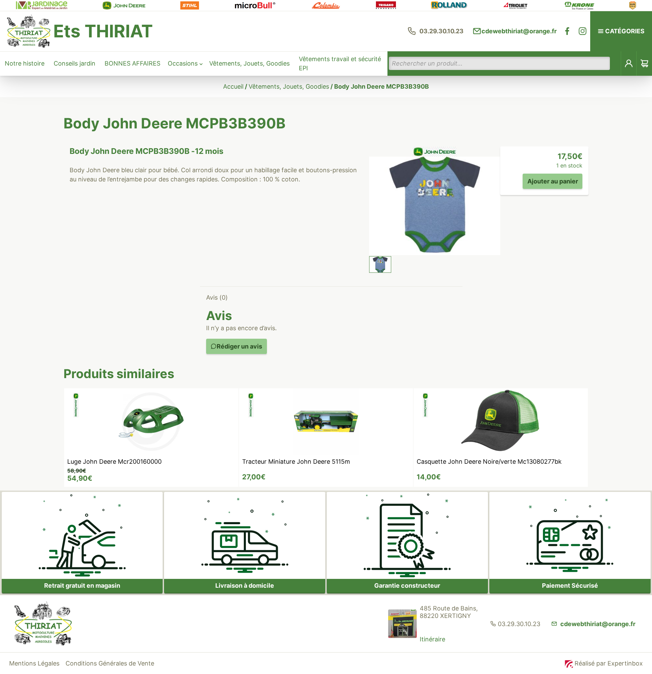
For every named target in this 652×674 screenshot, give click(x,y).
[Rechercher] (616, 63)
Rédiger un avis (239, 346)
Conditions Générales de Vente (110, 663)
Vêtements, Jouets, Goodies (249, 63)
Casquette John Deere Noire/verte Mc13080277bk (489, 461)
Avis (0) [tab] (217, 297)
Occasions (183, 63)
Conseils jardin (74, 63)
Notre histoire (24, 63)
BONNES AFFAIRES (132, 63)
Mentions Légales (34, 663)
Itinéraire (432, 639)
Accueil (233, 86)
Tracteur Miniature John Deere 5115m (296, 461)
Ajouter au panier (552, 181)
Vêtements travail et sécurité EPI (340, 63)
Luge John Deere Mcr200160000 (114, 461)
